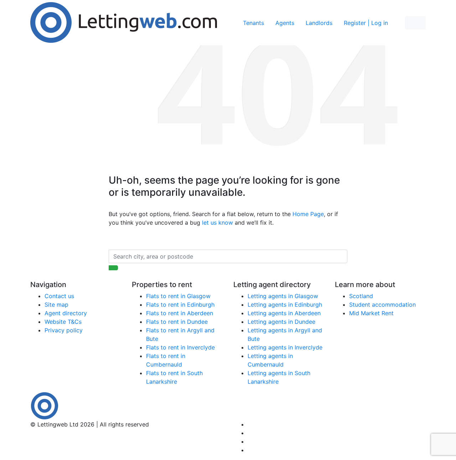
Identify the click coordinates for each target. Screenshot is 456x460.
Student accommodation (382, 304)
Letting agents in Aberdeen (284, 313)
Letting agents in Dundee (281, 321)
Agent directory (66, 313)
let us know (217, 222)
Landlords (319, 22)
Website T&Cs (63, 321)
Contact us (59, 296)
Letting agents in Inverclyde (285, 347)
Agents (284, 22)
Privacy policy (64, 330)
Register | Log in (366, 22)
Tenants (253, 22)
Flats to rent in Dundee (177, 321)
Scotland (361, 296)
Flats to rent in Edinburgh (180, 304)
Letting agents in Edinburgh (285, 304)
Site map (56, 304)
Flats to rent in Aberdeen (179, 313)
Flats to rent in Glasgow (178, 296)
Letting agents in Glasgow (283, 296)
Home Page (308, 214)
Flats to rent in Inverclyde (180, 347)
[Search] (113, 267)
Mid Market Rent (371, 313)
